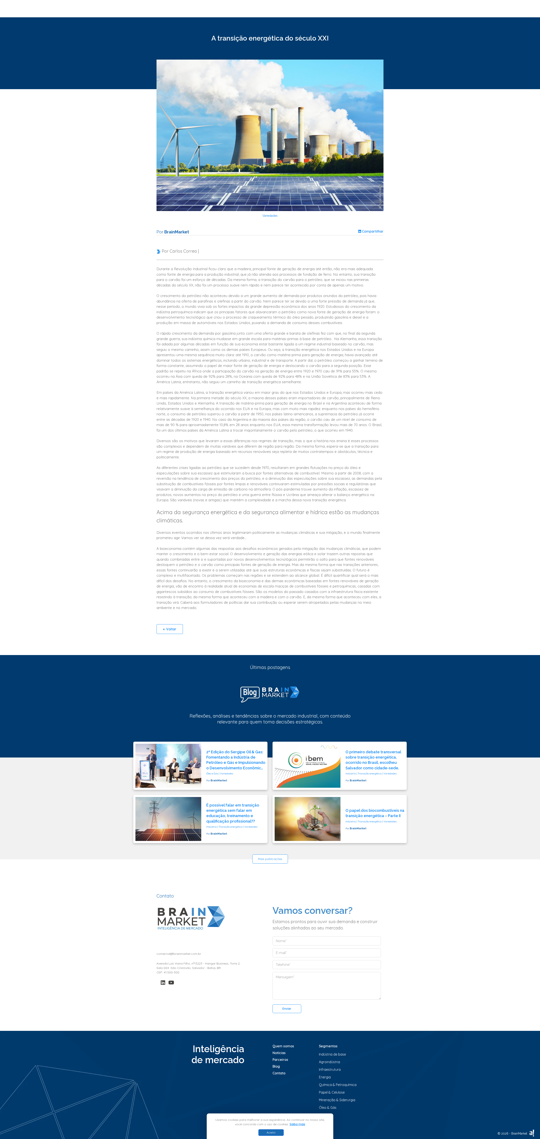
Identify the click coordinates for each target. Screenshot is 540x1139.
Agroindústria (329, 1062)
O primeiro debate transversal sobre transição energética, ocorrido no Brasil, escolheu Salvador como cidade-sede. (373, 760)
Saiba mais (297, 1124)
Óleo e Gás (212, 773)
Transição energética (370, 773)
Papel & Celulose (332, 1092)
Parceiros (280, 1059)
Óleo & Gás (327, 1107)
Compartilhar (372, 231)
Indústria (351, 773)
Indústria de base (332, 1054)
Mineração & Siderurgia (337, 1100)
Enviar (286, 1009)
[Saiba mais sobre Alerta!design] (531, 1133)
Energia (325, 1077)
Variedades (270, 215)
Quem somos (283, 1046)
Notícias (279, 1053)
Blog (276, 1066)
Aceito (271, 1132)
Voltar (170, 629)
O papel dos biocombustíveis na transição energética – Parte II (375, 813)
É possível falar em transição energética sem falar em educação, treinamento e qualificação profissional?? (232, 813)
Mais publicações (270, 859)
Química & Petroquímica (337, 1085)
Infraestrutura (330, 1069)
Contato (279, 1073)
